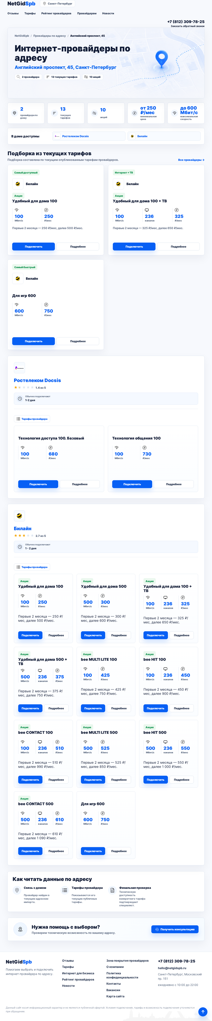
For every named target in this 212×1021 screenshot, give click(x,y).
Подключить (33, 246)
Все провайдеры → (191, 159)
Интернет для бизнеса (78, 973)
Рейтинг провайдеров (56, 13)
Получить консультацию (177, 929)
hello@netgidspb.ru (172, 968)
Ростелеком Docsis (75, 136)
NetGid (21, 3)
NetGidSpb (22, 35)
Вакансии (113, 990)
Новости (108, 13)
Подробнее (78, 246)
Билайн (142, 136)
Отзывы (13, 13)
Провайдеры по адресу (49, 35)
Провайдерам (86, 13)
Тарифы (30, 13)
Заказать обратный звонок (188, 26)
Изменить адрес (35, 88)
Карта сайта (115, 996)
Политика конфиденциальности (122, 975)
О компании (115, 966)
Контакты (113, 983)
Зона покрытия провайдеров (127, 960)
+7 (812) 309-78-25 (176, 961)
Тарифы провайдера (34, 418)
